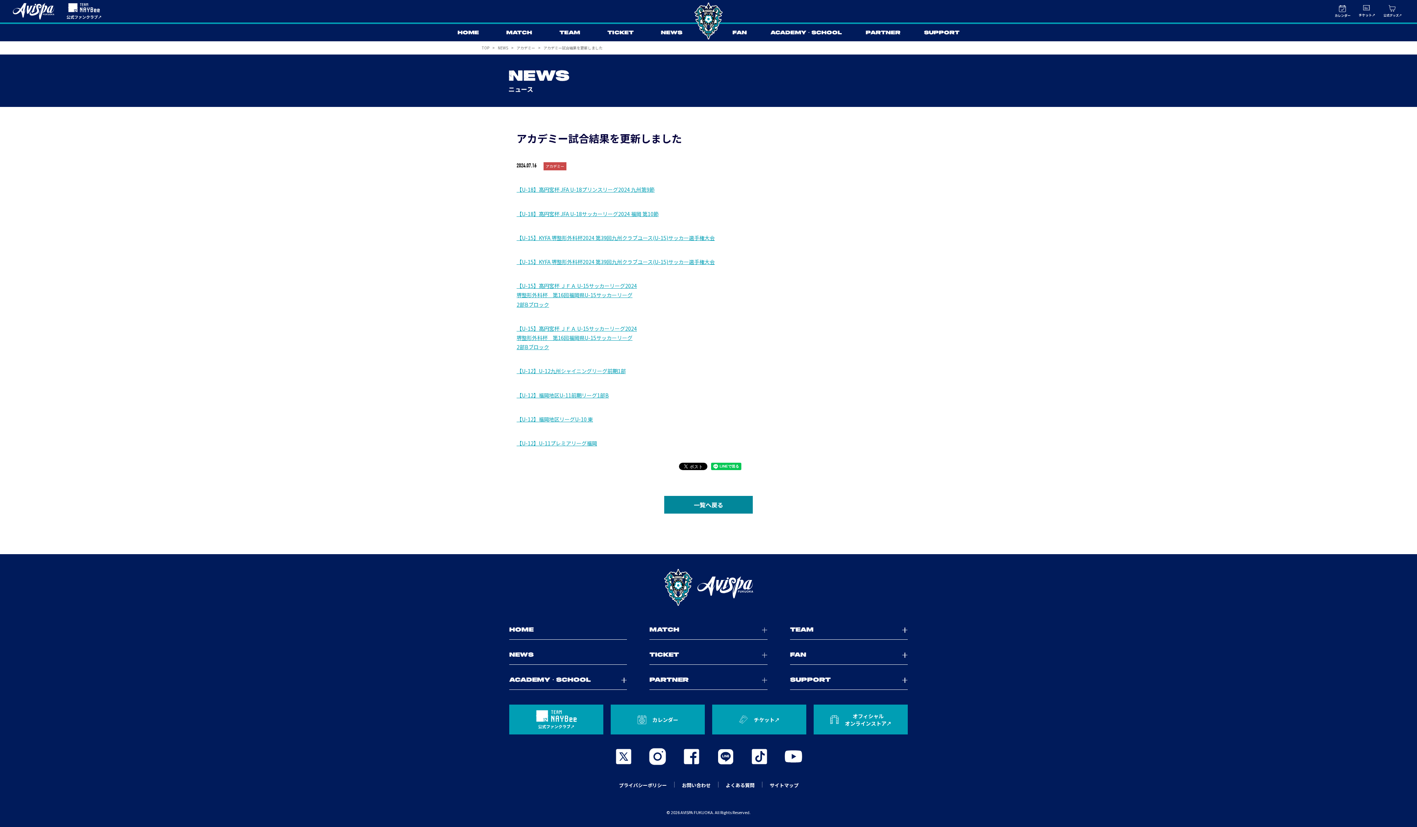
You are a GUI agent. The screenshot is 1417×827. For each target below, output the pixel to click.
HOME (468, 33)
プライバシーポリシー (643, 785)
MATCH (519, 33)
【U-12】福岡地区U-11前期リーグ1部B (563, 395)
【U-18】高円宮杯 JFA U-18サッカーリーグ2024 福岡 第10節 (588, 214)
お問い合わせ (696, 785)
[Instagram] (657, 756)
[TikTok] (759, 756)
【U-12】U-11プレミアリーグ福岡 (557, 443)
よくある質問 (740, 785)
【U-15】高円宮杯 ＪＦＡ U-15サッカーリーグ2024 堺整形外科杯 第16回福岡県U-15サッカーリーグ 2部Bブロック (577, 295)
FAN (739, 33)
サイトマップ (784, 785)
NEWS (671, 33)
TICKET (620, 33)
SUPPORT (941, 33)
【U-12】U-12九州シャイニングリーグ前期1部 (571, 371)
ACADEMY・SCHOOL (806, 33)
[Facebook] (691, 756)
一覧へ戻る (708, 504)
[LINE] (725, 756)
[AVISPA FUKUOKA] (708, 587)
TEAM (569, 33)
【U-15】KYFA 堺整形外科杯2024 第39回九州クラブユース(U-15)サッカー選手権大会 (616, 238)
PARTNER (883, 33)
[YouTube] (793, 756)
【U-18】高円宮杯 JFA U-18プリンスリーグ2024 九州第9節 (586, 189)
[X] (623, 756)
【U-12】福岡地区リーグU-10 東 (555, 419)
